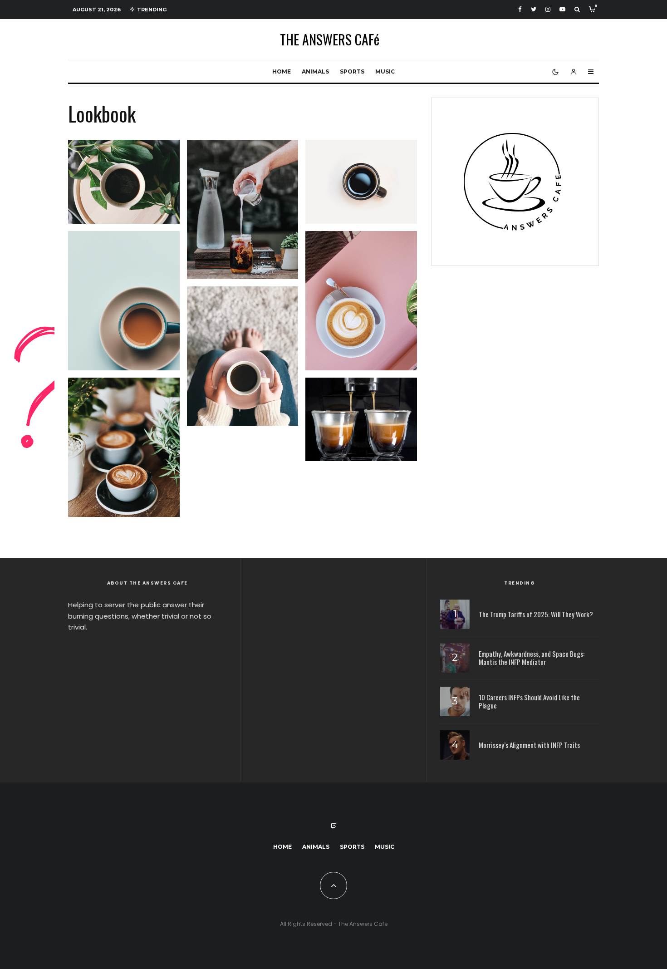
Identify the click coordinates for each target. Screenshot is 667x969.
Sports (352, 71)
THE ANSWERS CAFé (329, 39)
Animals (315, 71)
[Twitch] (333, 826)
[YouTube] (562, 9)
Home (281, 71)
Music (385, 71)
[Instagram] (548, 9)
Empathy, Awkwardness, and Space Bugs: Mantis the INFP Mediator (531, 657)
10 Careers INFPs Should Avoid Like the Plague (529, 701)
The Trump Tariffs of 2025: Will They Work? (536, 614)
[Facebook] (520, 9)
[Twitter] (533, 9)
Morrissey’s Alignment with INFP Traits (529, 745)
